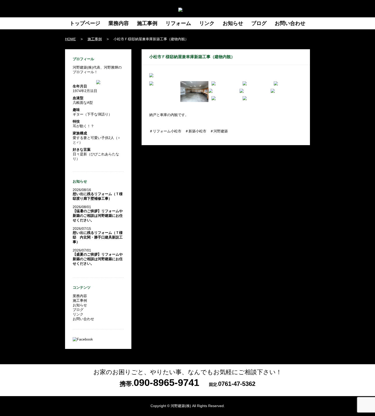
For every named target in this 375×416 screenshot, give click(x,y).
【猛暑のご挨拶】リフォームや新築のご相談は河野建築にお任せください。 (98, 215)
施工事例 (147, 23)
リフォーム (178, 23)
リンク (207, 23)
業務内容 (118, 23)
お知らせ (233, 23)
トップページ (85, 23)
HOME (70, 39)
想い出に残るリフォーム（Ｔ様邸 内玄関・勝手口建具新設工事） (98, 237)
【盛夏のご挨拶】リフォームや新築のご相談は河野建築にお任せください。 (98, 259)
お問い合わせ (290, 23)
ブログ (259, 23)
